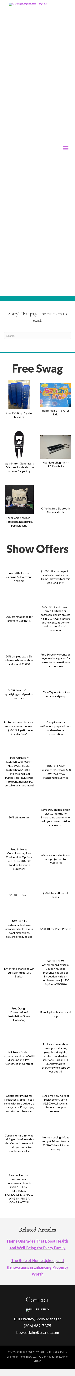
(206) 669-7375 (37, 1325)
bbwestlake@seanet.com (37, 1332)
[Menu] (65, 148)
